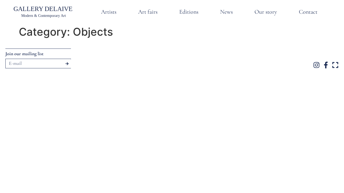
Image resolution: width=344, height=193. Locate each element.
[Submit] (67, 63)
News (226, 11)
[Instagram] (316, 65)
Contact (308, 11)
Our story (266, 11)
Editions (188, 11)
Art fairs (147, 11)
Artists (108, 11)
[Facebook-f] (325, 65)
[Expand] (335, 65)
